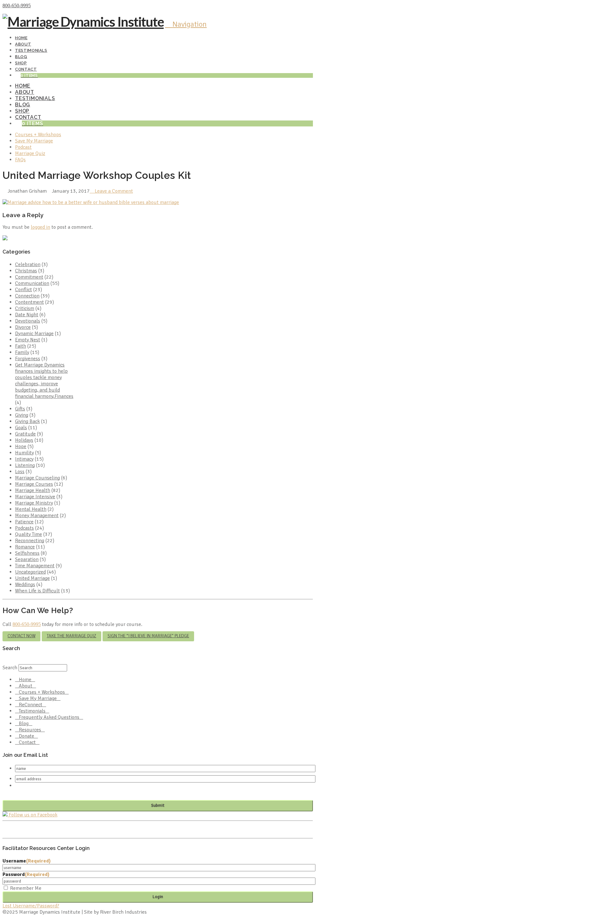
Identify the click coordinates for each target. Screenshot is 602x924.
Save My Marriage (38, 698)
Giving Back (27, 421)
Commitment (29, 277)
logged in (40, 227)
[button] (186, 24)
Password (26, 874)
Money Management (37, 515)
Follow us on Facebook (32, 815)
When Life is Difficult (37, 591)
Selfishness (27, 553)
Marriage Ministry (34, 503)
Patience (24, 522)
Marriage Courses (34, 484)
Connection (27, 296)
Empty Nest (27, 340)
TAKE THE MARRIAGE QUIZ (71, 635)
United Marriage (32, 578)
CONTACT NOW (21, 635)
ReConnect (30, 705)
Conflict (23, 289)
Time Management (35, 566)
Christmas (26, 271)
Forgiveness (27, 358)
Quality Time (28, 534)
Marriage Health (32, 490)
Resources (30, 730)
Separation (27, 559)
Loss (19, 471)
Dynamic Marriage (34, 333)
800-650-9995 (17, 5)
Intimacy (24, 459)
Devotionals (27, 321)
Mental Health (30, 509)
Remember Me (25, 888)
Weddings (25, 584)
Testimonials (32, 711)
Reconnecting (29, 540)
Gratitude (25, 434)
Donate (26, 736)
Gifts (20, 409)
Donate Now (45, 6)
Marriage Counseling (37, 478)
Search (10, 668)
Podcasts (24, 528)
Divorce (23, 327)
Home (25, 679)
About (25, 686)
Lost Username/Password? (31, 906)
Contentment (29, 302)
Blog (24, 723)
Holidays (24, 440)
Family (22, 352)
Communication (32, 283)
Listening (25, 465)
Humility (24, 453)
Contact (27, 742)
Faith (20, 346)
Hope (20, 446)
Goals (21, 428)
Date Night (26, 315)
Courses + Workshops (42, 692)
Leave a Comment (113, 191)
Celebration (27, 264)
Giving (21, 415)
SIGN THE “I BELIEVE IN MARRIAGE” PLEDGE (148, 635)
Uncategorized (30, 572)
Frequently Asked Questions (49, 717)
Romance (25, 547)
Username (27, 861)
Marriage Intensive (35, 497)
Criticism (24, 308)
